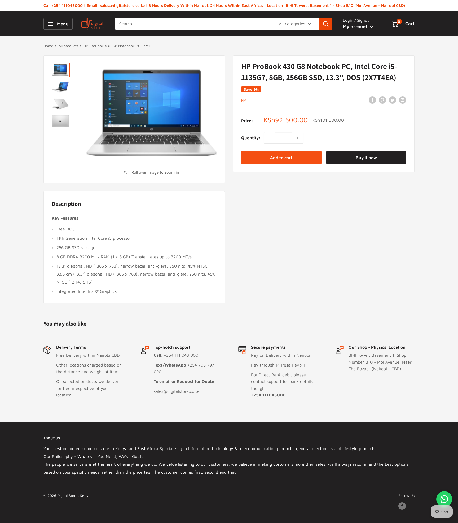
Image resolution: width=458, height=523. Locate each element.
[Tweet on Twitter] (392, 100)
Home (48, 45)
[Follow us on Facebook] (402, 506)
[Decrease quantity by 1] (269, 137)
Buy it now (366, 157)
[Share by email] (402, 100)
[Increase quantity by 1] (297, 137)
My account (356, 26)
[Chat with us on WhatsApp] (444, 499)
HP (243, 100)
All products (68, 45)
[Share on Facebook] (372, 100)
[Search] (325, 24)
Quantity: (251, 137)
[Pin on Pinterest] (382, 100)
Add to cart (281, 157)
